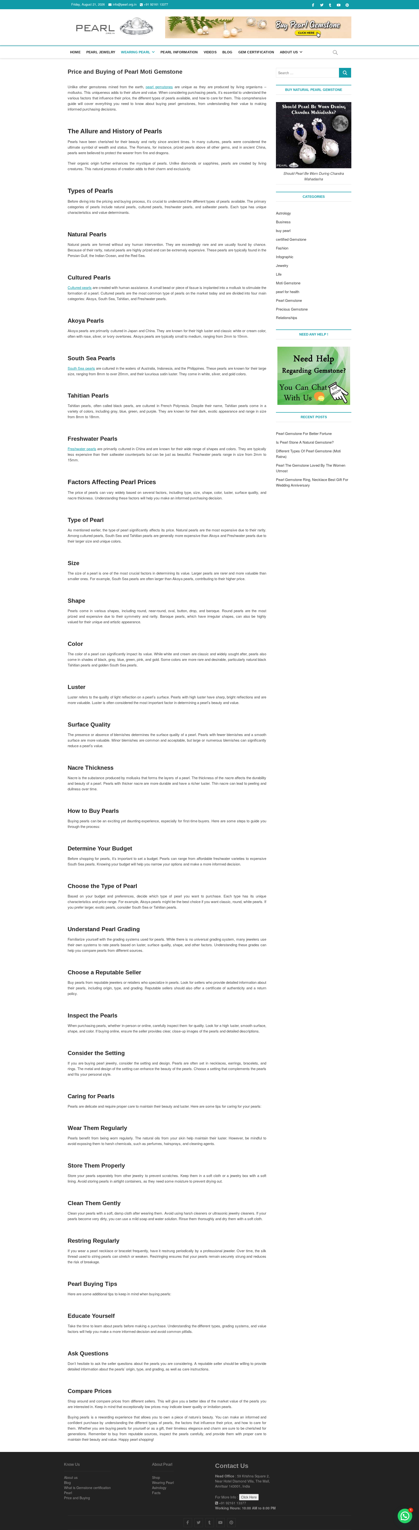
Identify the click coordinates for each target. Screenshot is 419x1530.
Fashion (282, 247)
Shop (156, 1477)
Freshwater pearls (82, 448)
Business (283, 221)
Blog (227, 52)
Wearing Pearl (135, 52)
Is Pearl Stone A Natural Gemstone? (305, 442)
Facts (156, 1492)
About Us (289, 52)
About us (71, 1477)
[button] (405, 1516)
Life (279, 274)
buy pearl (283, 230)
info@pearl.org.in (125, 4)
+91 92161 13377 (156, 4)
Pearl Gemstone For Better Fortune (304, 433)
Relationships (286, 317)
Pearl (68, 1492)
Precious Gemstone (292, 309)
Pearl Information (179, 52)
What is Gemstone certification (87, 1487)
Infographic (284, 256)
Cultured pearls (80, 287)
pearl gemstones (159, 86)
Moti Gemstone (288, 282)
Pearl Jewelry (100, 52)
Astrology (283, 213)
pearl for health (287, 291)
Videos (210, 52)
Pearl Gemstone (289, 300)
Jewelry (282, 265)
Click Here (249, 1497)
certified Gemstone (291, 239)
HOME (75, 52)
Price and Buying (77, 1497)
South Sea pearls (81, 368)
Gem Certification (256, 52)
